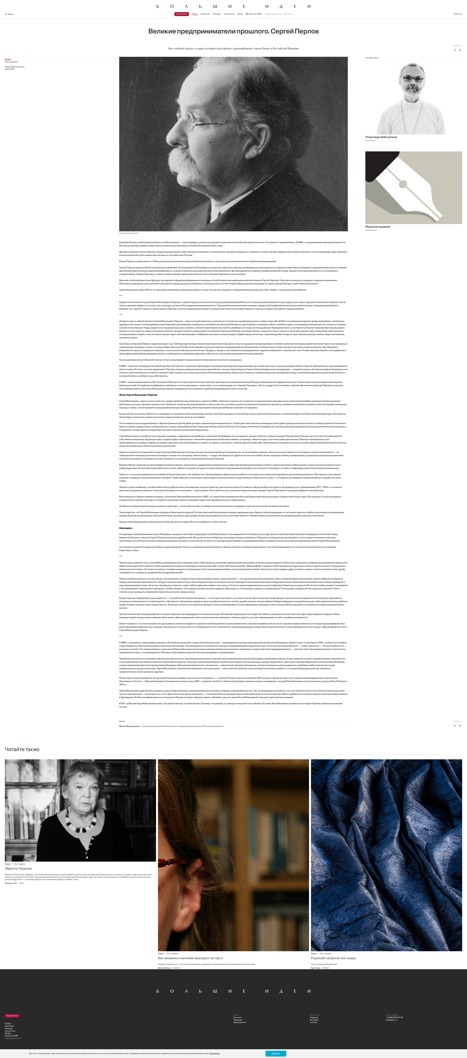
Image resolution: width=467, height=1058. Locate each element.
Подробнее (214, 1054)
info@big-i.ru (391, 1020)
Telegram (314, 1018)
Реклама (238, 1018)
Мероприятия (240, 1022)
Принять (276, 1054)
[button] (288, 14)
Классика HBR (255, 14)
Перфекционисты (273, 14)
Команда (217, 14)
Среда (240, 14)
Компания (205, 14)
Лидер (195, 14)
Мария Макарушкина (15, 67)
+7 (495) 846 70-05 (394, 1018)
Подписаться (182, 14)
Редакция (238, 1020)
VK (460, 50)
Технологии (229, 14)
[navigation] (227, 14)
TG (455, 50)
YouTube (313, 1022)
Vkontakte (314, 1020)
